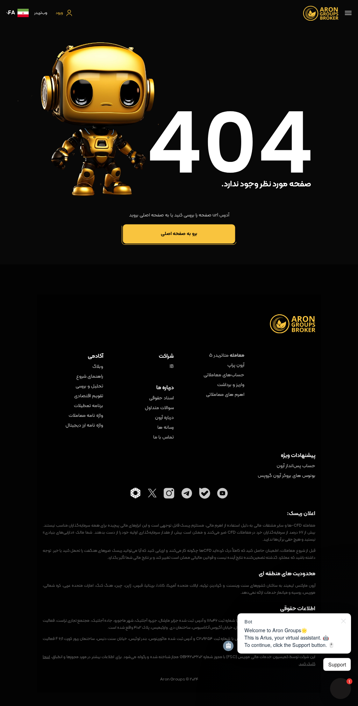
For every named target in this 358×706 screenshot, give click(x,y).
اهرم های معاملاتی (225, 394)
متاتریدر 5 (219, 355)
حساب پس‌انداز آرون (296, 466)
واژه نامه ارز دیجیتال (84, 425)
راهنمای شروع (89, 376)
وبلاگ (97, 366)
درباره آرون (164, 417)
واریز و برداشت (230, 384)
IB (172, 366)
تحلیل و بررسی (89, 386)
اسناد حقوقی (161, 398)
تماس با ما (163, 437)
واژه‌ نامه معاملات (86, 415)
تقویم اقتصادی (88, 396)
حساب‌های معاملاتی (223, 375)
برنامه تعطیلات (88, 405)
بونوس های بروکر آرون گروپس (286, 475)
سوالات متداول (159, 408)
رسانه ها (165, 427)
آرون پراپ (235, 365)
